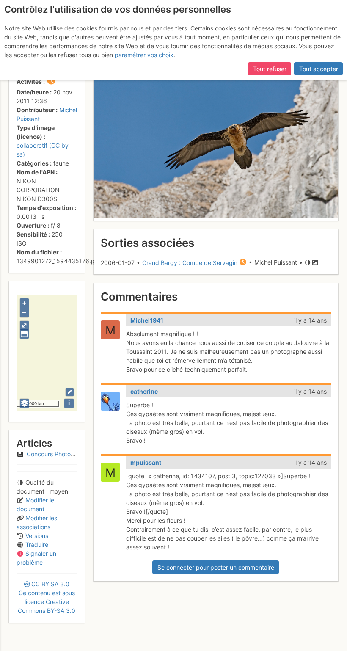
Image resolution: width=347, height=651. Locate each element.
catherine (144, 391)
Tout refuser (269, 68)
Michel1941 (146, 320)
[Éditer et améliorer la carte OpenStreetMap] (70, 392)
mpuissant (145, 462)
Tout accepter (318, 68)
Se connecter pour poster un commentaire (215, 567)
